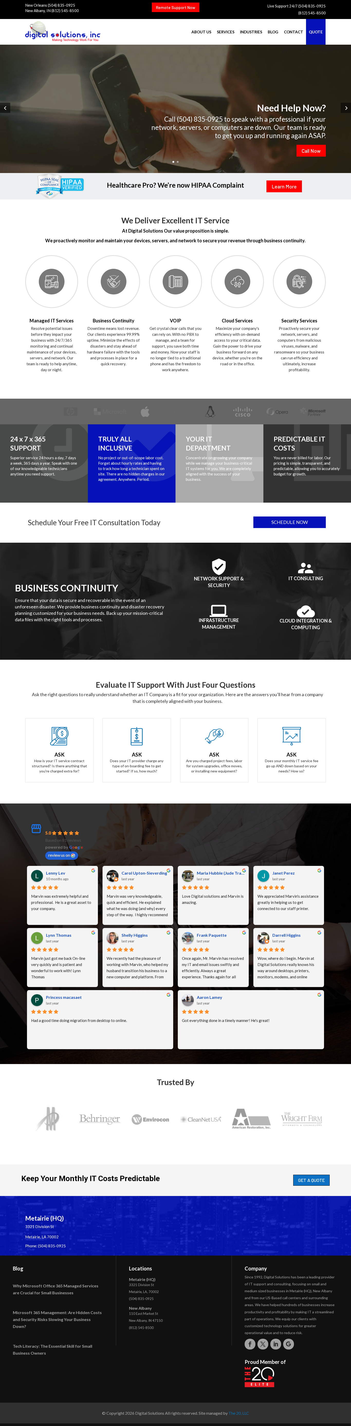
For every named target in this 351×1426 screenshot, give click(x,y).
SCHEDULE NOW (289, 522)
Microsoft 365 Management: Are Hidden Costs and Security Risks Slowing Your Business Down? (57, 1319)
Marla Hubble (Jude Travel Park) (221, 872)
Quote (316, 32)
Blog (273, 32)
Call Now (311, 150)
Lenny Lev (55, 872)
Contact (293, 32)
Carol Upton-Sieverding (144, 872)
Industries (251, 32)
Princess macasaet (64, 997)
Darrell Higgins (286, 935)
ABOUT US (201, 32)
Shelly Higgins (135, 935)
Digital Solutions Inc (66, 825)
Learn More (284, 186)
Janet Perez (283, 872)
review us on (59, 855)
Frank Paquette (212, 935)
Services (225, 32)
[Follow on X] (262, 1344)
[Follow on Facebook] (250, 1344)
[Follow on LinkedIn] (275, 1344)
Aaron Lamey (209, 997)
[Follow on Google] (288, 1344)
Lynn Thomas (58, 935)
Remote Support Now (175, 7)
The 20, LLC (238, 1413)
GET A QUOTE (311, 1180)
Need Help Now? (291, 107)
